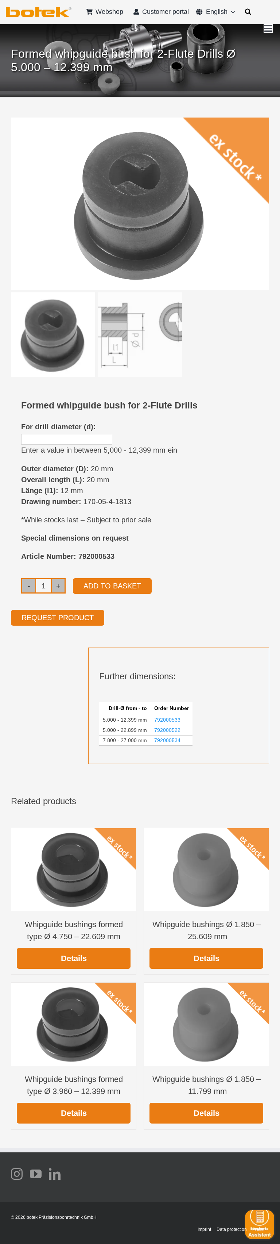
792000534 (167, 740)
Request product (58, 618)
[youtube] (36, 1174)
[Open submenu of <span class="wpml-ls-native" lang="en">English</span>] (231, 12)
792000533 (167, 720)
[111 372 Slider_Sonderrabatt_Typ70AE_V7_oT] (38, 10)
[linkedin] (55, 1174)
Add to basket (112, 586)
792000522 (167, 730)
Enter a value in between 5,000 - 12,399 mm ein (99, 450)
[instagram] (17, 1174)
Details (74, 958)
